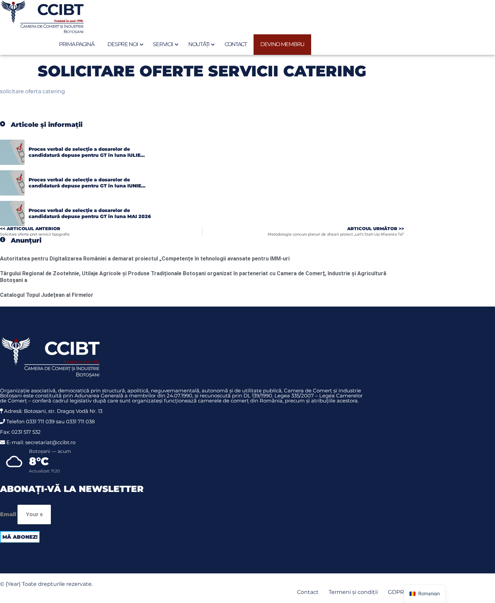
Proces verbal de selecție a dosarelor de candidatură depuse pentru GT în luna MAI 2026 (90, 213)
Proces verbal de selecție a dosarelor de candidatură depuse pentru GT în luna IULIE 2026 (84, 155)
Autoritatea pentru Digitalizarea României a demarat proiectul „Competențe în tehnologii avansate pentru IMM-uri (145, 258)
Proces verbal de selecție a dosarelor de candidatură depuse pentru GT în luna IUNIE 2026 (85, 185)
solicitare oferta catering (32, 91)
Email (8, 514)
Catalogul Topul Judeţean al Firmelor (46, 295)
